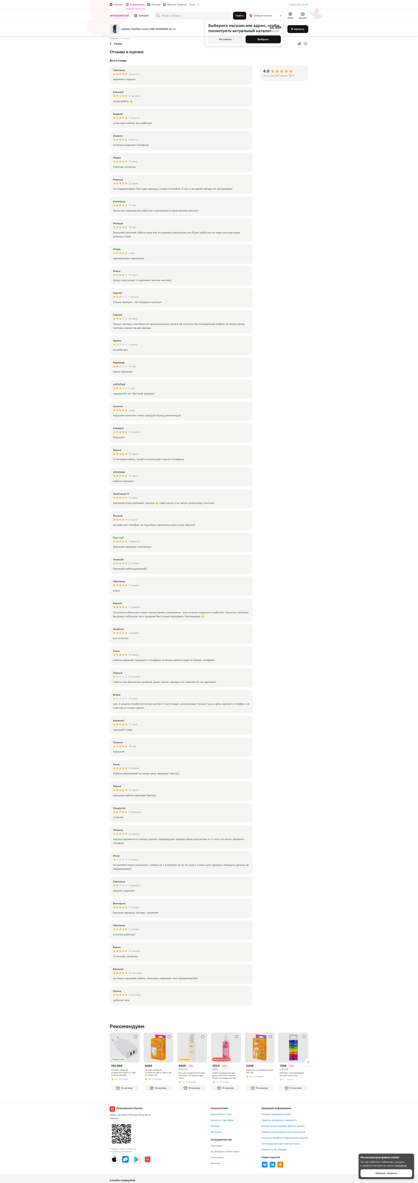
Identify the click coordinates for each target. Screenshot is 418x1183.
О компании (217, 1146)
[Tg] (272, 1153)
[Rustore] (125, 1148)
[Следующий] (308, 1051)
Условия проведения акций (276, 1103)
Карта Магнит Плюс (221, 1103)
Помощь (215, 1115)
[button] (265, 16)
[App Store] (114, 1148)
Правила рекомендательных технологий (283, 1121)
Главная (114, 38)
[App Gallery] (147, 1148)
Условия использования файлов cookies (283, 1115)
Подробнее (401, 1165)
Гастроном (216, 1121)
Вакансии (216, 1152)
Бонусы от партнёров (222, 1109)
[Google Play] (136, 1148)
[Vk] (264, 1153)
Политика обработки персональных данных (284, 1127)
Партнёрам (217, 1134)
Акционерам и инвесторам (225, 1140)
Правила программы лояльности (279, 1109)
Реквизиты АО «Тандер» (274, 1138)
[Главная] (120, 15)
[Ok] (280, 1153)
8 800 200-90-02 (298, 4)
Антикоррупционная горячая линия (280, 1132)
